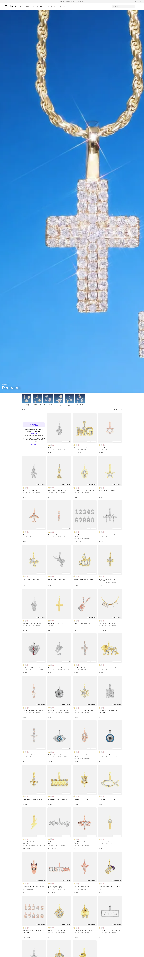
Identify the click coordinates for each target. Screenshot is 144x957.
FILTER (115, 409)
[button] (21, 6)
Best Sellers (5, 384)
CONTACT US (137, 1)
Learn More (34, 444)
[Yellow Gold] (49, 445)
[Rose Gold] (53, 445)
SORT (120, 409)
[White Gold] (51, 445)
